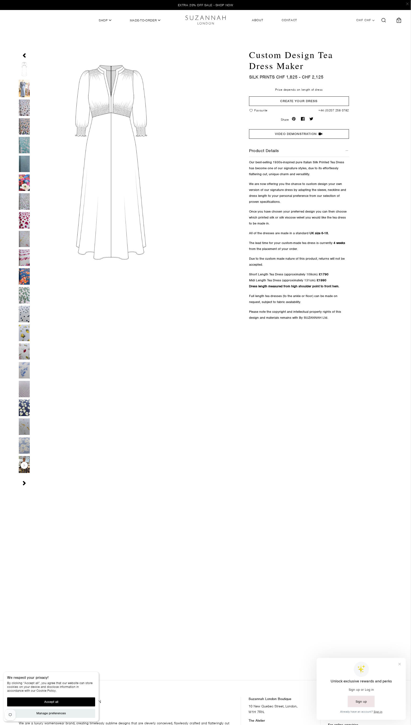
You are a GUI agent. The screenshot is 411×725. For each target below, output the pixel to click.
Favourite (260, 110)
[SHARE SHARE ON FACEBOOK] (304, 119)
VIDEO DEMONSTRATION (296, 134)
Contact (289, 20)
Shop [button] (104, 20)
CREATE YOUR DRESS (299, 101)
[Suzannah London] (205, 20)
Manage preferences (51, 713)
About (257, 20)
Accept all (51, 702)
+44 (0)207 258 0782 (333, 110)
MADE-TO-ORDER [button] (144, 20)
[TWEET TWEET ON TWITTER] (312, 119)
